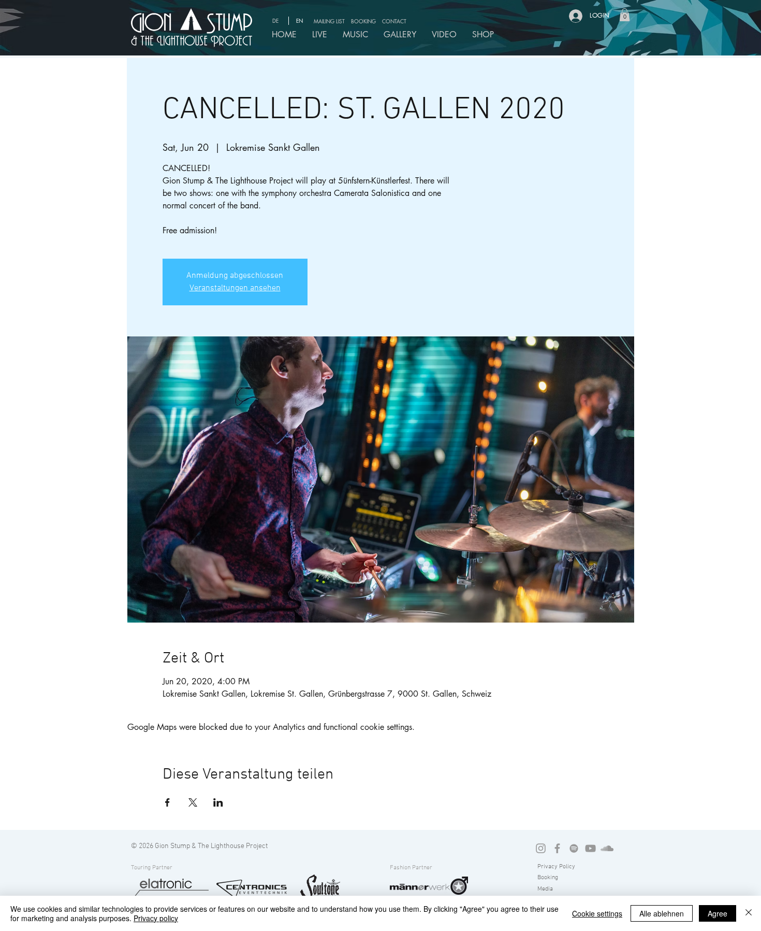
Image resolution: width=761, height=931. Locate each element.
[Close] (748, 913)
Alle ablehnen (661, 913)
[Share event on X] (193, 802)
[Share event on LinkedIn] (218, 802)
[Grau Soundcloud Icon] (607, 848)
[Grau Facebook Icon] (557, 848)
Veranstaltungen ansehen (235, 288)
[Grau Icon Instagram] (540, 848)
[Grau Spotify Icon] (573, 848)
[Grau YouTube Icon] (590, 848)
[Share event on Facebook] (167, 802)
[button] (331, 21)
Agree (717, 913)
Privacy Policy (556, 866)
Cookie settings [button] (597, 913)
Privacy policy (156, 918)
